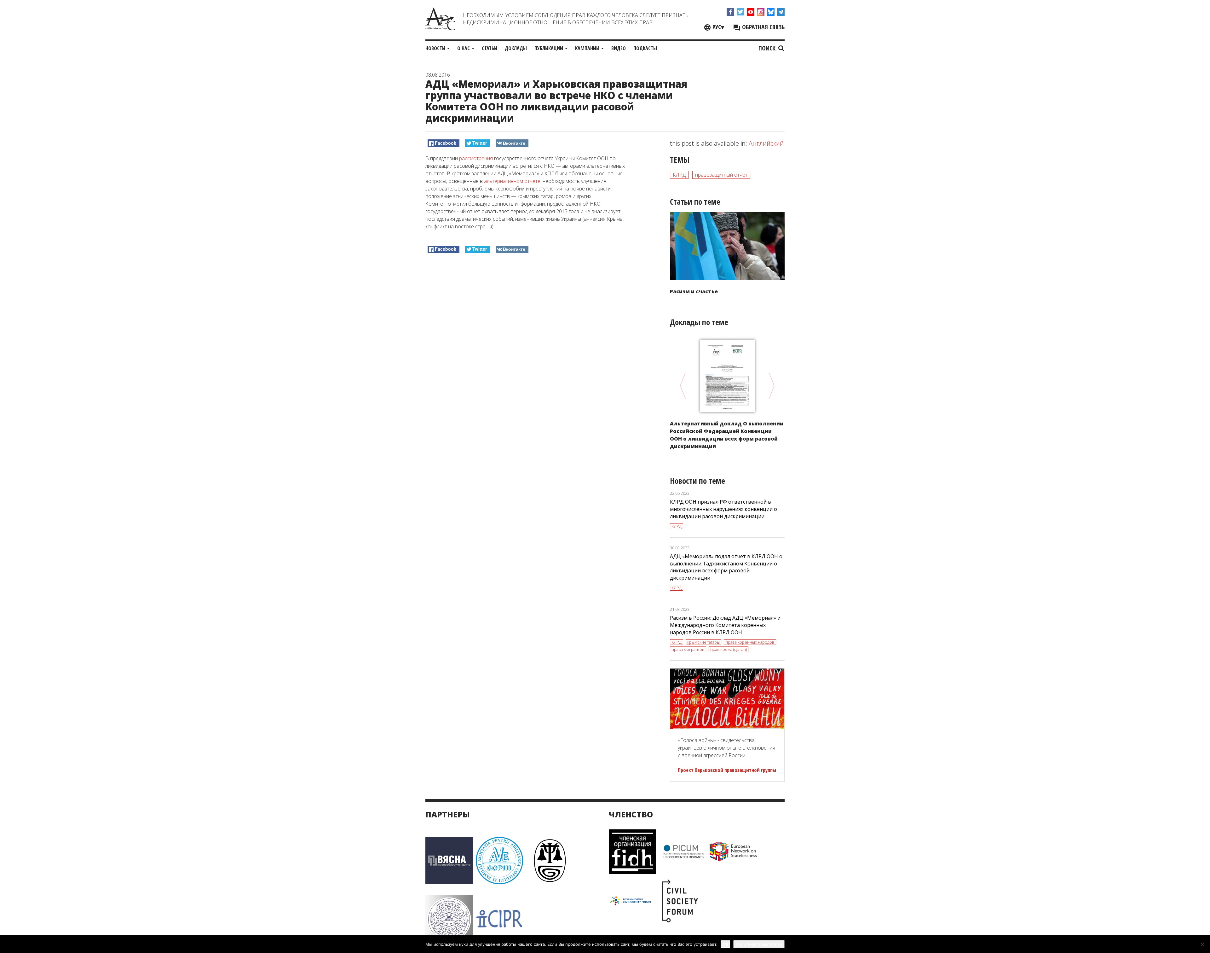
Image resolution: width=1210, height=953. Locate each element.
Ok (725, 944)
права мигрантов (688, 649)
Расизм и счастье (694, 291)
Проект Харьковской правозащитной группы (727, 770)
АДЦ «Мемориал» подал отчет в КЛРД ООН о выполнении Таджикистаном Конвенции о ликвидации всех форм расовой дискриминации (726, 567)
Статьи (489, 48)
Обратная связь (762, 27)
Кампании (588, 48)
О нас (464, 48)
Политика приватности (759, 944)
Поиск (767, 48)
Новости (436, 48)
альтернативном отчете (512, 181)
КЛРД (679, 174)
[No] (1202, 944)
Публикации (549, 48)
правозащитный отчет (721, 174)
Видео (618, 48)
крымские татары (703, 642)
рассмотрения (476, 158)
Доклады (516, 48)
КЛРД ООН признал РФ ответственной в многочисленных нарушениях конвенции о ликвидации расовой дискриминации (723, 509)
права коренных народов (750, 642)
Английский (766, 143)
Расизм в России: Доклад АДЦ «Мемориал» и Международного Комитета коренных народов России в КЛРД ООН (725, 625)
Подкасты (645, 48)
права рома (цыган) (728, 649)
